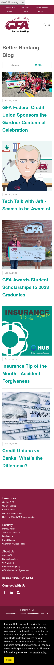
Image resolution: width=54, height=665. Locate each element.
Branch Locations (10, 559)
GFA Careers (8, 562)
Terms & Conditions (11, 532)
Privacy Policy (8, 528)
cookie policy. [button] (40, 652)
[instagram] (19, 592)
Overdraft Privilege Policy (13, 543)
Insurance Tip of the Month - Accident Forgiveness (24, 373)
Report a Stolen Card (12, 513)
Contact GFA (8, 502)
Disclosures (7, 536)
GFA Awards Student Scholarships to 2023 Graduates (25, 287)
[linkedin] (12, 592)
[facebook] (5, 592)
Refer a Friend (26, 9)
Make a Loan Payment (42, 9)
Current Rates (8, 509)
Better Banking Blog (11, 566)
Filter (40, 65)
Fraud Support (9, 539)
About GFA (7, 555)
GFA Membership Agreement (15, 570)
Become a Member (10, 9)
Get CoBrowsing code (12, 2)
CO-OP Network (9, 505)
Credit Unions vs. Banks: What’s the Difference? (22, 458)
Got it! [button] (9, 660)
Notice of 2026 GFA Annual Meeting (18, 517)
